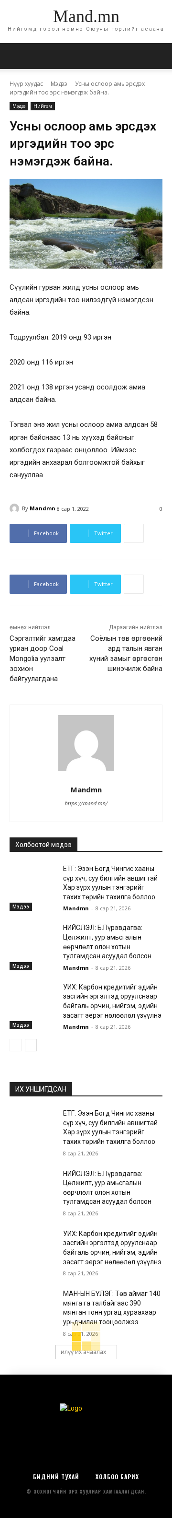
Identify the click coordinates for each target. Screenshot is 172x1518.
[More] (134, 533)
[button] (158, 56)
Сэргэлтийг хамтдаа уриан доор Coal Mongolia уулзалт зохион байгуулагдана (42, 658)
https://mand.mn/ (86, 803)
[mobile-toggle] (16, 56)
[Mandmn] (16, 508)
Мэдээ (59, 84)
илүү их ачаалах (83, 1352)
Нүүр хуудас (26, 84)
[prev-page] (16, 1045)
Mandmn (42, 508)
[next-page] (31, 1045)
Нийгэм (42, 106)
